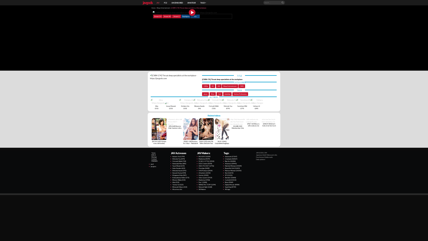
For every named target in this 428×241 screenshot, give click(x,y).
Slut (229, 173)
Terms (153, 153)
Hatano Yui (178, 156)
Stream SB (167, 16)
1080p (206, 86)
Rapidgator (186, 16)
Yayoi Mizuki (178, 166)
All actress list (177, 189)
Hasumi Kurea (179, 173)
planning (227, 94)
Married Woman (233, 166)
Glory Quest (205, 178)
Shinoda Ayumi (179, 170)
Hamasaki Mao (179, 163)
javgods (147, 2)
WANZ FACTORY (207, 185)
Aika (175, 182)
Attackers (204, 173)
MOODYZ (204, 156)
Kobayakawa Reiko (180, 178)
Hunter (203, 175)
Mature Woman (233, 170)
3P (229, 175)
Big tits (230, 161)
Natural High (205, 187)
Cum (219, 94)
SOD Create (205, 163)
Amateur (231, 163)
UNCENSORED (177, 3)
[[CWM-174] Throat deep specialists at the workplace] (192, 12)
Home (153, 8)
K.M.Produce (205, 170)
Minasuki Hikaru (179, 187)
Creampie (231, 159)
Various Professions (240, 94)
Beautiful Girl (232, 168)
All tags (227, 189)
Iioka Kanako (178, 168)
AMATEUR (191, 3)
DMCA (153, 155)
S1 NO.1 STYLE (206, 161)
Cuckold (230, 180)
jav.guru (153, 166)
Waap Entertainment (163, 8)
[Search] (282, 3)
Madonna (204, 159)
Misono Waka (178, 180)
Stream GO (158, 16)
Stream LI (177, 16)
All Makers (202, 189)
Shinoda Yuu (178, 159)
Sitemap (154, 157)
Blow (212, 94)
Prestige (204, 168)
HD (213, 86)
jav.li (152, 164)
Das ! (203, 182)
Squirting (230, 187)
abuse (205, 94)
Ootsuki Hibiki (179, 161)
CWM (242, 86)
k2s (195, 16)
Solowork (231, 156)
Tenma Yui (177, 185)
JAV (157, 3)
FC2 (165, 3)
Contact (154, 159)
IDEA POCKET (206, 166)
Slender (230, 178)
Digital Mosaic (232, 185)
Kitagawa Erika (179, 175)
